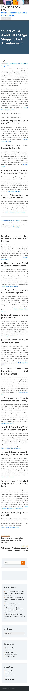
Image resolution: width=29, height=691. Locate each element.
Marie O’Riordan (23, 392)
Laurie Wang (4, 336)
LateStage (25, 63)
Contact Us (8, 673)
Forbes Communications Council (10, 221)
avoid (19, 63)
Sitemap (7, 677)
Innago (3, 166)
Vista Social (7, 142)
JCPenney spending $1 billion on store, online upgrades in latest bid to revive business (14, 610)
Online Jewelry (9, 652)
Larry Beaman (10, 191)
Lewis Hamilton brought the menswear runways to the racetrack (12, 540)
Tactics (7, 65)
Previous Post (5, 536)
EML (2, 394)
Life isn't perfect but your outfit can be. (14, 14)
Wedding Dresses (10, 656)
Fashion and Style (10, 648)
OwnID (11, 423)
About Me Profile (10, 679)
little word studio (14, 527)
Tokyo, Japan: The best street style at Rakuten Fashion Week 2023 (14, 549)
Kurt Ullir (18, 363)
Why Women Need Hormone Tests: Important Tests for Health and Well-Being (14, 600)
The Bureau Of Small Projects (14, 509)
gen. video (17, 191)
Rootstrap (11, 477)
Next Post (25, 546)
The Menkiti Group (15, 448)
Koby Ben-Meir (5, 423)
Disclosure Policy (10, 675)
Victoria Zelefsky (5, 448)
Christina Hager (17, 309)
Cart (21, 63)
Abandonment (13, 63)
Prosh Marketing (20, 212)
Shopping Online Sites (11, 654)
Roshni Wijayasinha (10, 212)
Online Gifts (8, 650)
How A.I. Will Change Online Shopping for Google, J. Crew (12, 605)
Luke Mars (25, 164)
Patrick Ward (4, 477)
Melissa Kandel (5, 527)
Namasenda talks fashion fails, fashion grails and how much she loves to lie (14, 616)
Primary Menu (6, 19)
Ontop (7, 259)
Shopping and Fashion (11, 8)
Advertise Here (9, 671)
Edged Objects (13, 286)
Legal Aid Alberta (13, 336)
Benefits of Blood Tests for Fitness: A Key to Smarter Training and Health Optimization (14, 593)
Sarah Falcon (5, 286)
